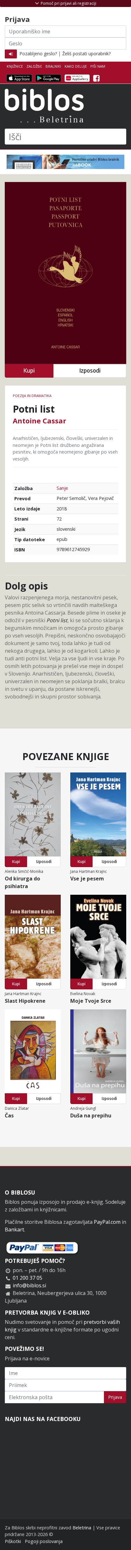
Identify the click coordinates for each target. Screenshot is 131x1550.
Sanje (62, 488)
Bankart (14, 1229)
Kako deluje (76, 66)
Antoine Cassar (39, 420)
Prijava (115, 1397)
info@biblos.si (29, 1285)
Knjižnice (15, 66)
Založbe (34, 66)
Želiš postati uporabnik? (86, 54)
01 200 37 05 (27, 1277)
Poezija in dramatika (32, 395)
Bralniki (53, 66)
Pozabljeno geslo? (38, 54)
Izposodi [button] (89, 370)
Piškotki (13, 1541)
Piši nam (97, 66)
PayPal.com (107, 1221)
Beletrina (81, 1528)
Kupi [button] (29, 370)
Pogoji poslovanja (44, 1541)
